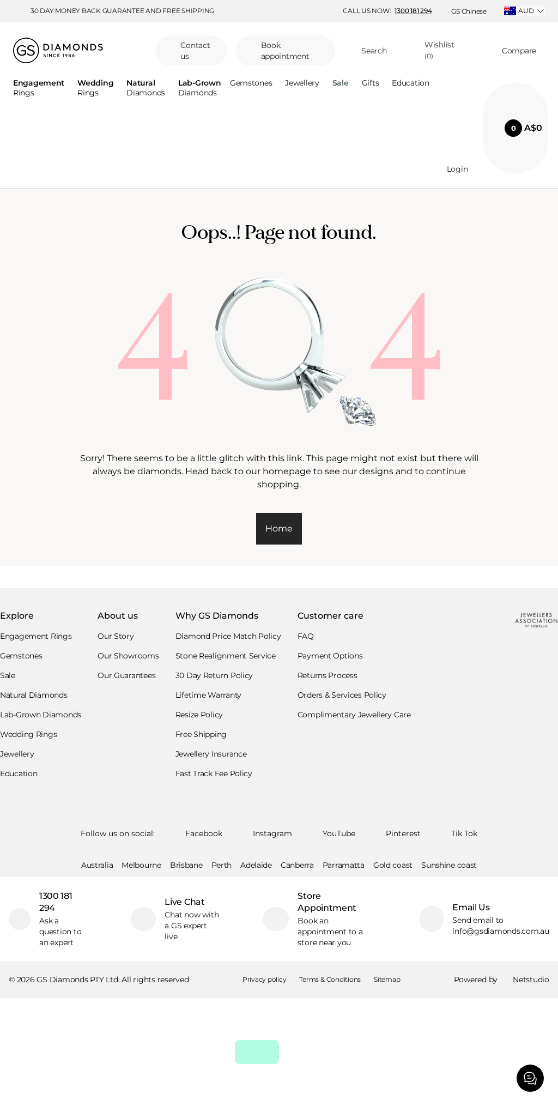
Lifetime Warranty (208, 695)
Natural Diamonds (34, 695)
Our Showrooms (128, 656)
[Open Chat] (530, 1078)
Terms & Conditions (330, 979)
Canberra (297, 865)
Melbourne (141, 865)
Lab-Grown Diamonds (40, 715)
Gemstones (251, 83)
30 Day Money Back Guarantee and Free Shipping (122, 11)
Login (457, 169)
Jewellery (302, 83)
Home (279, 528)
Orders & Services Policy (342, 695)
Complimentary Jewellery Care (354, 715)
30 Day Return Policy (214, 675)
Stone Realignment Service (225, 656)
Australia (97, 865)
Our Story (116, 636)
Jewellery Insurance (211, 754)
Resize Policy (199, 715)
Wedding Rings (28, 734)
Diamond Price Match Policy (228, 636)
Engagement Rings (36, 636)
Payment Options (330, 656)
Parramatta (344, 865)
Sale (7, 675)
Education (410, 83)
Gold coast (393, 865)
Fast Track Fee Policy (213, 773)
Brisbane (186, 865)
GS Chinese (469, 11)
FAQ (306, 636)
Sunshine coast (449, 865)
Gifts (370, 83)
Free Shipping (201, 734)
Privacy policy (264, 979)
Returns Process (327, 675)
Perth (221, 865)
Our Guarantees (126, 675)
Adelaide (256, 865)
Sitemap (387, 979)
